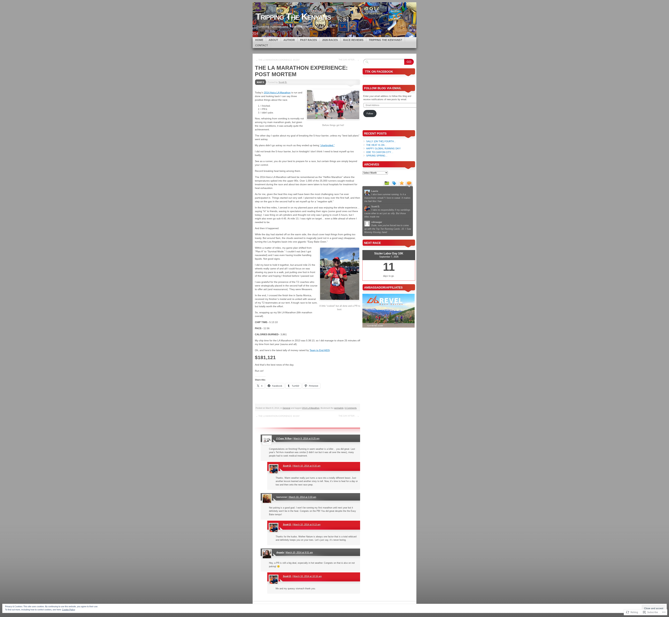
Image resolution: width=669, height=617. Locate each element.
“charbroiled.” (327, 145)
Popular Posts (401, 182)
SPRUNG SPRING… (376, 155)
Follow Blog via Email (382, 88)
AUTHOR (289, 40)
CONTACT (261, 45)
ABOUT (273, 40)
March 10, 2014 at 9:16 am (307, 466)
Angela (280, 552)
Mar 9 (260, 82)
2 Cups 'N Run (284, 438)
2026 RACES (330, 40)
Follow (370, 113)
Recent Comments (408, 182)
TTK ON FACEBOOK (379, 71)
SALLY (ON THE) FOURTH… (381, 141)
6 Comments (351, 408)
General (286, 408)
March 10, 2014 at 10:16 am (307, 576)
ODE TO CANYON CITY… (379, 152)
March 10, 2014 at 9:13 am (307, 524)
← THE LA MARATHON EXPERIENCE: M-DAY (278, 60)
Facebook (409, 36)
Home (259, 40)
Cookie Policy (68, 609)
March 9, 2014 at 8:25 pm (307, 438)
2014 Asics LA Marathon (277, 92)
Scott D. (283, 82)
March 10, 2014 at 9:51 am (299, 552)
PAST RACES (308, 40)
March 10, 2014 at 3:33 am (302, 497)
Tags (393, 182)
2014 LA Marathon (311, 408)
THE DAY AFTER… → (349, 60)
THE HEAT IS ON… (376, 145)
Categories (386, 182)
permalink (339, 408)
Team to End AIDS (320, 350)
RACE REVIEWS (353, 40)
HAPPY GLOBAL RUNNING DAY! (383, 148)
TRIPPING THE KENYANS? (385, 40)
